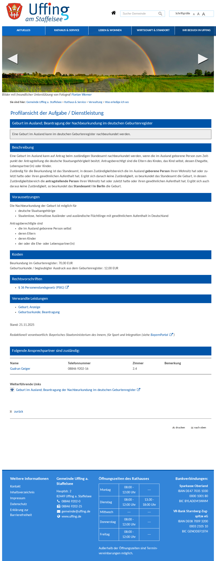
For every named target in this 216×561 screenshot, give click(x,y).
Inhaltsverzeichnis (22, 492)
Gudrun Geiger (20, 369)
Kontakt (15, 486)
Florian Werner (82, 94)
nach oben (200, 427)
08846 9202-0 (71, 501)
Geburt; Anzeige (29, 307)
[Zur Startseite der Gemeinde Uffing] (113, 13)
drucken (180, 427)
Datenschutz (18, 504)
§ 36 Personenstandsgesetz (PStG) (41, 287)
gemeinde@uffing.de (76, 511)
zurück (17, 411)
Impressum (17, 498)
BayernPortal (159, 335)
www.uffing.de (71, 516)
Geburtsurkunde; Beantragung (39, 312)
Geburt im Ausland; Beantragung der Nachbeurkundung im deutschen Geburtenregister (76, 390)
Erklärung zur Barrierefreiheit (21, 512)
